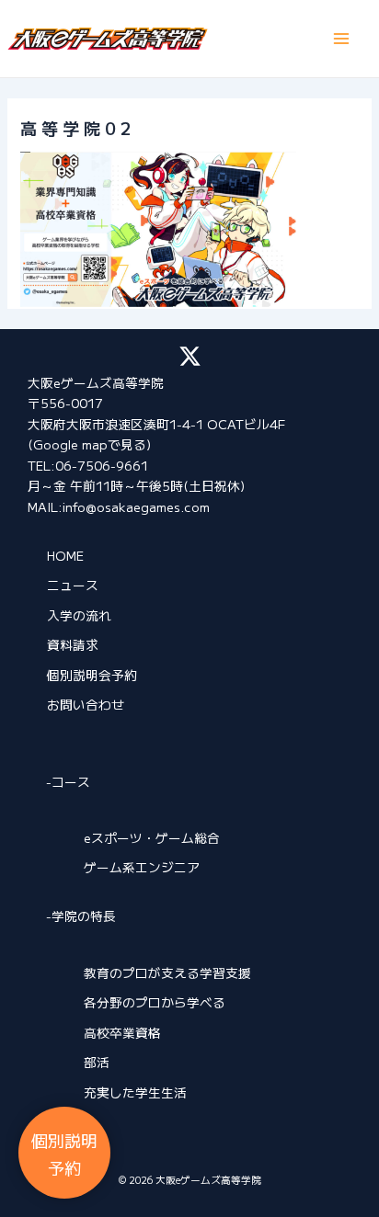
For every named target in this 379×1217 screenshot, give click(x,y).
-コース (68, 781)
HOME (65, 555)
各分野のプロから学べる (154, 1002)
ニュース (72, 584)
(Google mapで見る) (89, 444)
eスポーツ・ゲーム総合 (152, 837)
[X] (189, 356)
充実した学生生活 (135, 1092)
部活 (96, 1061)
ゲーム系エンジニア (142, 867)
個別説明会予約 (92, 674)
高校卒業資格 (122, 1032)
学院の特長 (84, 915)
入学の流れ (79, 615)
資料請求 (72, 644)
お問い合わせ (85, 704)
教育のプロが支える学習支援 (167, 972)
